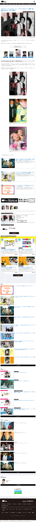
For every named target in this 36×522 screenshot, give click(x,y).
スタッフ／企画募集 (18, 512)
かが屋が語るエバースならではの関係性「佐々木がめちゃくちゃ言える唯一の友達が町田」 (8, 267)
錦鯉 (14, 452)
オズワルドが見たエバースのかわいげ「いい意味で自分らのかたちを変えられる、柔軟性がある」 (26, 267)
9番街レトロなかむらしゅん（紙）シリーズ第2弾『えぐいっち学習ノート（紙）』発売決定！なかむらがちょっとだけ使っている (26, 250)
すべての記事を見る (18, 275)
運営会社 (29, 512)
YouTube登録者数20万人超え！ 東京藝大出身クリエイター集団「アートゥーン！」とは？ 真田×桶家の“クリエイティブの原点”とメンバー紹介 (24, 409)
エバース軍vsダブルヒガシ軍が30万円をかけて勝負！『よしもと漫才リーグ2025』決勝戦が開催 (8, 250)
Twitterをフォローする (18, 491)
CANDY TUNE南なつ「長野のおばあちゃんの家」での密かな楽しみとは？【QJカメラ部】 (24, 400)
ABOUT (3, 512)
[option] (18, 481)
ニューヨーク (15, 431)
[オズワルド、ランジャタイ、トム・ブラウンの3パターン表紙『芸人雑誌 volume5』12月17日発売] (3, 208)
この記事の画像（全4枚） (4, 204)
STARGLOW (15, 442)
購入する (6, 57)
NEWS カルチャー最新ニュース (6, 497)
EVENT (3, 510)
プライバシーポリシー (24, 512)
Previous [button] (1, 481)
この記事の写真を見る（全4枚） (17, 46)
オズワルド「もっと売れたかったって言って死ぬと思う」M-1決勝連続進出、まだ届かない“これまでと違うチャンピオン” (24, 159)
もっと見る (18, 472)
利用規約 (33, 512)
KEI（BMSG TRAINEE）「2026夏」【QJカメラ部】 (20, 372)
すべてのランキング (18, 416)
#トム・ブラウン (15, 213)
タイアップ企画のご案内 (12, 512)
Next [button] (34, 481)
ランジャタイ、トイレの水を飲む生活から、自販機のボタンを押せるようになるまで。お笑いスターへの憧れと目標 (24, 173)
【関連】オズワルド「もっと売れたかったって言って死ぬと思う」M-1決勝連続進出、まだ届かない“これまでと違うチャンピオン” (16, 43)
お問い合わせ (6, 512)
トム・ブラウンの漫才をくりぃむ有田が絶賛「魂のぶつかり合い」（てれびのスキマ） (24, 186)
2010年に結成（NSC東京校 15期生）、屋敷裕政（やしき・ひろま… (20, 432)
